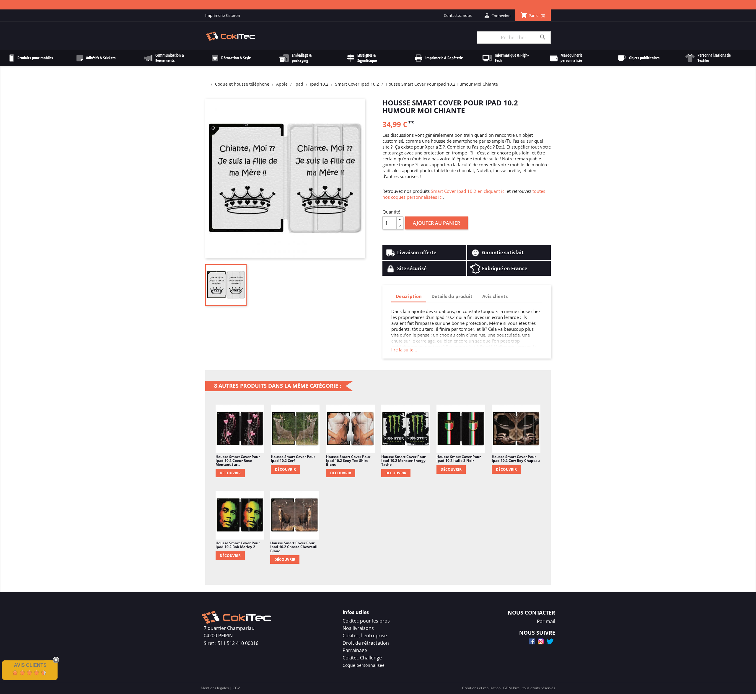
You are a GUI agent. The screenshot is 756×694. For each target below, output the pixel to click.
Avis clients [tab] (495, 296)
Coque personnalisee (363, 665)
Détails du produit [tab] (451, 296)
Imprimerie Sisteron (222, 15)
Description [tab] (409, 296)
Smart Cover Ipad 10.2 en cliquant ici (468, 191)
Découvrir (230, 472)
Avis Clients (30, 665)
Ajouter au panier (436, 223)
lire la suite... (404, 350)
